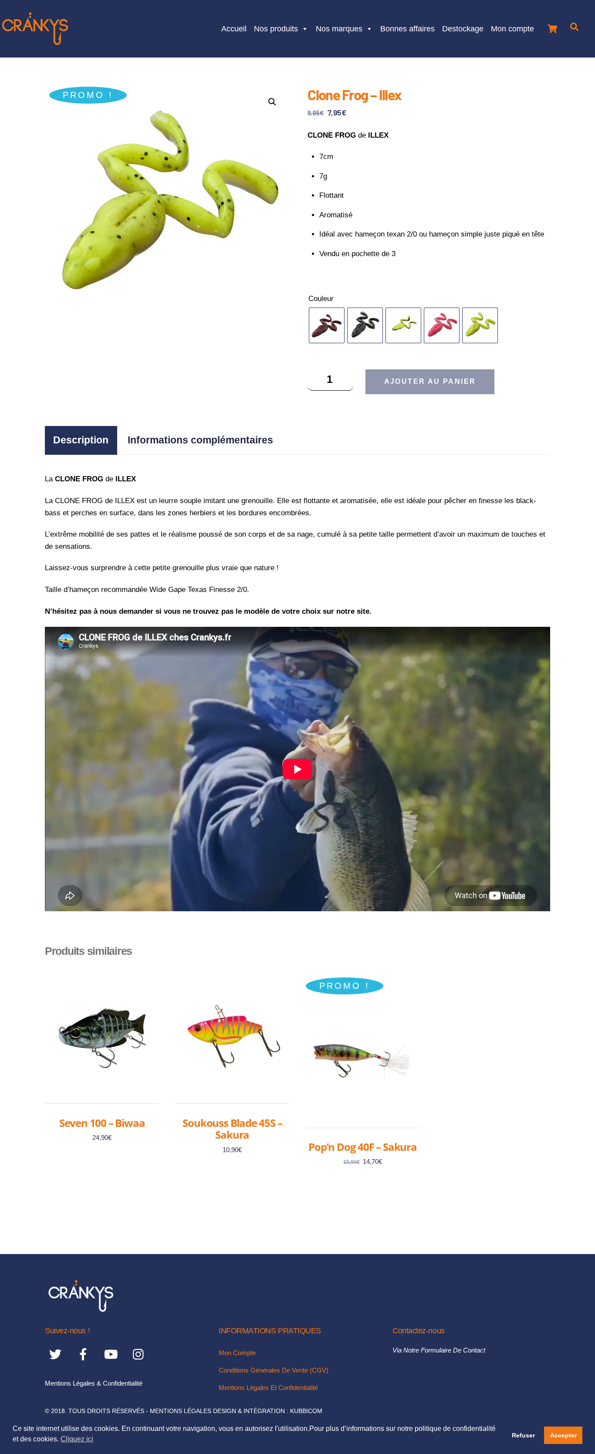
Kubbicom (306, 1411)
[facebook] (85, 1354)
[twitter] (57, 1354)
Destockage (462, 27)
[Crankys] (81, 1309)
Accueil (234, 27)
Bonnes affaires (407, 27)
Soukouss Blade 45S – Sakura (232, 1129)
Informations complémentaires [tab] (200, 440)
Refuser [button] (523, 1435)
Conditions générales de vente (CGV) (273, 1370)
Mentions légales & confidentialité (93, 1383)
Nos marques (339, 27)
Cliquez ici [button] (77, 1439)
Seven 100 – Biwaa (102, 1123)
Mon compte (512, 27)
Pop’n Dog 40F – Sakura (362, 1147)
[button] (272, 102)
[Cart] (552, 26)
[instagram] (140, 1354)
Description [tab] (80, 440)
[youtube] (113, 1354)
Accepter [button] (563, 1435)
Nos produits (276, 27)
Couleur (321, 298)
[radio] (326, 325)
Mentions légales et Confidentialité (268, 1387)
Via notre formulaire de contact (438, 1350)
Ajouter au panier (430, 381)
